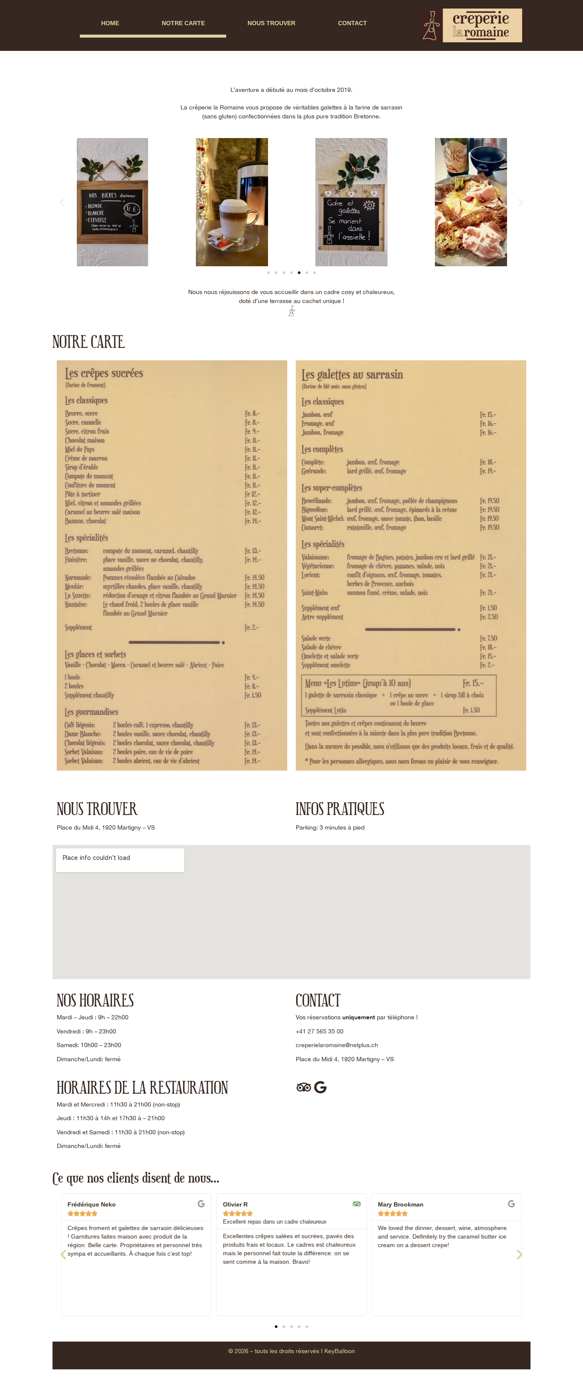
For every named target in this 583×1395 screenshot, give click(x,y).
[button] (62, 202)
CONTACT (352, 23)
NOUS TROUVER (271, 23)
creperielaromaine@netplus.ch (337, 1045)
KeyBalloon (339, 1351)
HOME (110, 23)
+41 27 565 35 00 (320, 1031)
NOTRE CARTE (183, 23)
